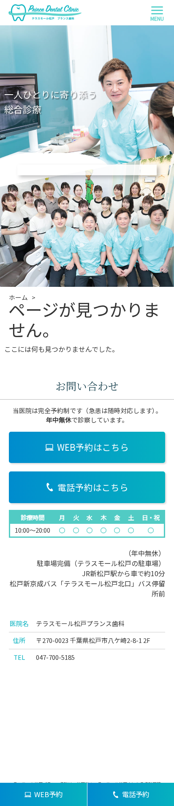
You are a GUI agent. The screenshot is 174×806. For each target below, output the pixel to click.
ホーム (18, 297)
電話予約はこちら (92, 487)
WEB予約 (48, 794)
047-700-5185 (55, 657)
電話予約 (135, 794)
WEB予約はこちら (93, 447)
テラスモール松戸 (104, 563)
